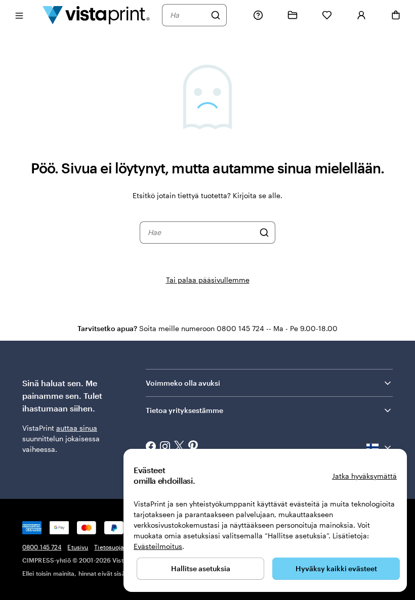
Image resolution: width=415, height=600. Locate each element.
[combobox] (187, 15)
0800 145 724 (41, 546)
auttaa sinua (76, 428)
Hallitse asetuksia (200, 568)
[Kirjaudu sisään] (361, 15)
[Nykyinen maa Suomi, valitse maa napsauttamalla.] (379, 447)
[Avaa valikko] (19, 15)
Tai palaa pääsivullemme (208, 279)
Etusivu (77, 546)
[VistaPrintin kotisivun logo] (96, 15)
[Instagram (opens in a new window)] (165, 447)
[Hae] (215, 15)
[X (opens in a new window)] (179, 447)
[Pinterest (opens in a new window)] (193, 447)
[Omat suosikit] (327, 15)
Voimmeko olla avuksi (183, 383)
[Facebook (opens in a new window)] (151, 447)
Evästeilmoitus (158, 546)
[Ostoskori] (396, 15)
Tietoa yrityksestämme (184, 410)
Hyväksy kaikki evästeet (336, 568)
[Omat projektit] (292, 15)
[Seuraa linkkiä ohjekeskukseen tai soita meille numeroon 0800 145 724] (258, 15)
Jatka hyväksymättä (364, 476)
